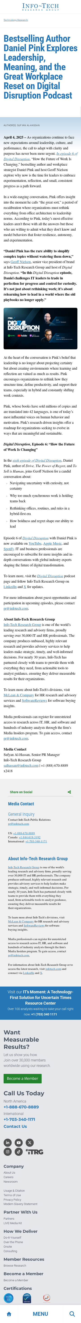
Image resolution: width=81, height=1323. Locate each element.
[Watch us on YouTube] (19, 1143)
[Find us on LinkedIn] (8, 1143)
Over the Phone (13, 1242)
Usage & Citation (14, 1190)
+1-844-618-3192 (29, 837)
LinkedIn (28, 973)
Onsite (8, 1246)
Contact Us (15, 1126)
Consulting (10, 1251)
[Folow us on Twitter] (30, 1143)
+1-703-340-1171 (36, 841)
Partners (9, 1218)
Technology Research (16, 20)
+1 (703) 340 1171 (44, 1014)
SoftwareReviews (34, 925)
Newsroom (11, 1181)
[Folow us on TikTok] (19, 1152)
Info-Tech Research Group (23, 867)
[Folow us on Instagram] (8, 1152)
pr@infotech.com (18, 824)
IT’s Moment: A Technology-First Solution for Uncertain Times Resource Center (42, 997)
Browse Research (15, 1265)
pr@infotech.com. (19, 955)
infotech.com (53, 969)
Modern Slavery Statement (20, 1204)
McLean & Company (21, 921)
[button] (40, 1314)
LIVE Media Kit (13, 1223)
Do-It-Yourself (12, 1237)
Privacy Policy (12, 1199)
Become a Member (22, 1078)
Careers (9, 1177)
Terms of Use (12, 1195)
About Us (9, 1172)
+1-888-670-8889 (24, 833)
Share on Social (21, 792)
